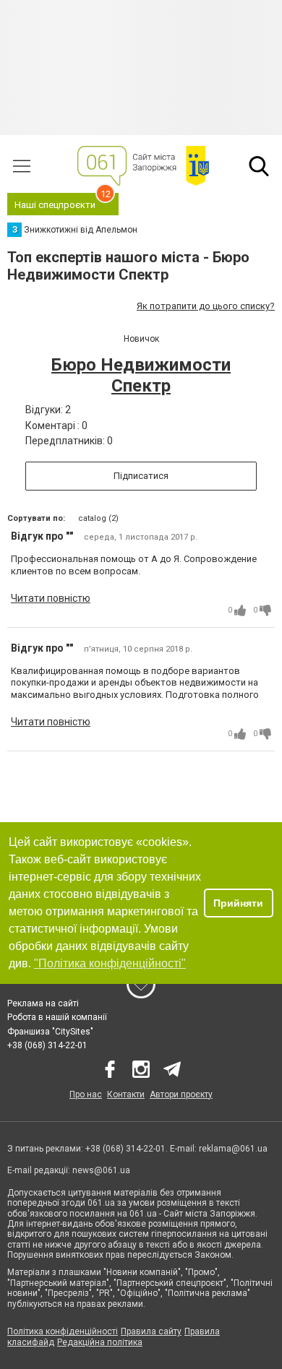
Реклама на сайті (43, 1003)
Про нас (85, 1094)
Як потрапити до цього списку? (206, 306)
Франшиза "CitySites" (50, 1032)
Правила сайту (151, 1331)
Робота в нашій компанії (57, 1017)
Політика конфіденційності (62, 1331)
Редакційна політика (99, 1342)
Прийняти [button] (238, 903)
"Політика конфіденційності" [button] (110, 963)
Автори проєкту (181, 1094)
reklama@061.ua (233, 1149)
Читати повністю (50, 598)
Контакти (126, 1094)
